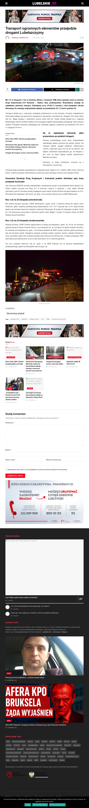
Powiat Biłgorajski (55, 357)
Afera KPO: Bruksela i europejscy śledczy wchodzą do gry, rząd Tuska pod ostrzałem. (35, 725)
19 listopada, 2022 (38, 38)
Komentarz (10, 423)
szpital (43, 756)
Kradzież (17, 745)
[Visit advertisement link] (44, 18)
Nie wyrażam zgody (40, 805)
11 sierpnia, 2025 (11, 727)
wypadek (43, 760)
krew (24, 745)
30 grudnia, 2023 (11, 402)
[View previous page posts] (20, 158)
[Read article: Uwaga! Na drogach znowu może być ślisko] (55, 352)
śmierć (62, 760)
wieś (8, 760)
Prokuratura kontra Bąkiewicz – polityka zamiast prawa (24, 677)
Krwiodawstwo (33, 745)
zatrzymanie (53, 760)
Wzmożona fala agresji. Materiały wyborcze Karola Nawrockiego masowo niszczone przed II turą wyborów (21, 146)
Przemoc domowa (12, 756)
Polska (56, 749)
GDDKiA (24, 319)
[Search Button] (82, 3)
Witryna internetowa (53, 460)
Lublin (9, 388)
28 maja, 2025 (31, 373)
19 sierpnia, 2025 (11, 680)
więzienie (15, 760)
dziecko (44, 741)
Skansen (23, 756)
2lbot (8, 741)
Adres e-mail (10, 460)
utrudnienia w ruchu (59, 319)
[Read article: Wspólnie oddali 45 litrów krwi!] (76, 352)
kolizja (74, 741)
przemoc (71, 753)
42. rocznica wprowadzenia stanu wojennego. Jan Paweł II (30, 606)
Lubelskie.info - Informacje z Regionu (55, 632)
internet (66, 741)
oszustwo (77, 745)
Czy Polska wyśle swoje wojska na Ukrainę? (21, 597)
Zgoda (28, 805)
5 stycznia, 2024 (52, 366)
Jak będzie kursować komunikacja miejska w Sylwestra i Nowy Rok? (34, 394)
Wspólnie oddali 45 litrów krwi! (73, 362)
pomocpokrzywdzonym (14, 753)
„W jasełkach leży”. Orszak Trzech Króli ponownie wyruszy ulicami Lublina (12, 396)
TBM (47, 319)
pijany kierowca (31, 749)
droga (37, 741)
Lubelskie (10, 357)
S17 (42, 319)
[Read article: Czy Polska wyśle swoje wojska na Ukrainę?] (44, 567)
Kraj (9, 673)
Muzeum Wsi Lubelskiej (54, 745)
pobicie (41, 749)
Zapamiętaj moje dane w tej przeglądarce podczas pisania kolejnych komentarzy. (37, 469)
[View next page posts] (24, 158)
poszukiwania (45, 753)
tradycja (60, 756)
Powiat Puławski (74, 357)
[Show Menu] (6, 3)
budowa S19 (15, 319)
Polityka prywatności (57, 805)
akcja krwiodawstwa (18, 741)
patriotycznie (11, 749)
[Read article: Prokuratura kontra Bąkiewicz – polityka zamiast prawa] (44, 655)
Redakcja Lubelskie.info (20, 38)
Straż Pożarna (33, 756)
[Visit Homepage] (44, 3)
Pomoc (63, 749)
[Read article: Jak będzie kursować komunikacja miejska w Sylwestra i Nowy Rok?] (35, 383)
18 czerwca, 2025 (11, 366)
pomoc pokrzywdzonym (31, 753)
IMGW (59, 741)
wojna (23, 760)
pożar (64, 753)
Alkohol (30, 741)
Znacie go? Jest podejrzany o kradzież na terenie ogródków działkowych (35, 613)
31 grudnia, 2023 (73, 366)
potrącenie (56, 753)
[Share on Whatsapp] (78, 89)
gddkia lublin (34, 319)
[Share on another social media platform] (82, 89)
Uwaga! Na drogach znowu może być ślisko (22, 153)
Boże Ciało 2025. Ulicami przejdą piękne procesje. (20, 140)
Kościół (9, 745)
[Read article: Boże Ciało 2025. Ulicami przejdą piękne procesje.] (14, 352)
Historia (52, 741)
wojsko (29, 760)
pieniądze (21, 749)
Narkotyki (68, 745)
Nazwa (8, 450)
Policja (49, 749)
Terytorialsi (51, 756)
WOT (36, 760)
